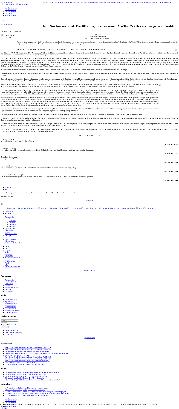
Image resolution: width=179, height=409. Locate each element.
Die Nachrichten (10, 12)
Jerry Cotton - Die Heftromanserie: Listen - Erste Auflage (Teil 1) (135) (28, 359)
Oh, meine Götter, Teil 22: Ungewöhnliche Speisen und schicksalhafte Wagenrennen (32, 372)
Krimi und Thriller (11, 282)
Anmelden (5, 327)
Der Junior (8, 13)
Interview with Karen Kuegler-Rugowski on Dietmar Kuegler (25, 390)
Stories (7, 248)
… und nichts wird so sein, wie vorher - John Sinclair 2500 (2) (25, 364)
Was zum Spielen (10, 307)
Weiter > (8, 189)
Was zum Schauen (11, 303)
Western (7, 232)
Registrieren (9, 334)
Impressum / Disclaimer (12, 267)
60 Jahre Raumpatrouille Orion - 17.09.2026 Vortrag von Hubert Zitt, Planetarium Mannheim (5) (36, 353)
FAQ (6, 265)
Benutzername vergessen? (13, 332)
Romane (7, 250)
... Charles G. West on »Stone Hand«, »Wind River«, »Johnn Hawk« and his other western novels (37, 393)
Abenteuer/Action (11, 234)
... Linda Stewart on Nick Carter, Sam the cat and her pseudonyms (26, 395)
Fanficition (8, 254)
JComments (89, 200)
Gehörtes (12, 222)
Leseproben (9, 256)
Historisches (9, 230)
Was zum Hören (10, 305)
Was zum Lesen (10, 301)
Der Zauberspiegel (11, 8)
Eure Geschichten (11, 312)
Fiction (7, 246)
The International (10, 15)
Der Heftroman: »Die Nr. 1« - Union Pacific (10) (21, 362)
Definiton (12, 226)
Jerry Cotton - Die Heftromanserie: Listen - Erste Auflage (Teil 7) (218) (28, 357)
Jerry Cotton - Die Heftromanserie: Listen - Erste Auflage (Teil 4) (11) (28, 349)
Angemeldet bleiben (7, 325)
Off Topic (8, 236)
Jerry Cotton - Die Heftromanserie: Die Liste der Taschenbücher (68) (27, 361)
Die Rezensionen (10, 10)
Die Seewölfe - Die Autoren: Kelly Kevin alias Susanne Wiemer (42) (27, 351)
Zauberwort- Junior (11, 299)
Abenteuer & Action (11, 287)
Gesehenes (12, 221)
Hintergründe (9, 241)
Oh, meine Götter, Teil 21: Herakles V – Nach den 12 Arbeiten (25, 374)
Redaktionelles (10, 261)
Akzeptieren (4, 406)
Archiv (7, 263)
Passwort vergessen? (11, 330)
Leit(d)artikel (9, 212)
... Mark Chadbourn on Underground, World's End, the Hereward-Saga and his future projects (35, 392)
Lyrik (6, 252)
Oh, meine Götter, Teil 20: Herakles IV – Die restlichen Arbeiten (26, 376)
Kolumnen (8, 213)
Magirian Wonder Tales (12, 257)
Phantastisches (9, 217)
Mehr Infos (3, 408)
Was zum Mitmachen (12, 310)
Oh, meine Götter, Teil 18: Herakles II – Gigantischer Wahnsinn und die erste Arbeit (32, 380)
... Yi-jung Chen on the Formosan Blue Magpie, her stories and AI (26, 388)
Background (9, 291)
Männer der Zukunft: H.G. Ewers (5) (17, 355)
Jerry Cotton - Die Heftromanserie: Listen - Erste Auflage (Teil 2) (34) (28, 348)
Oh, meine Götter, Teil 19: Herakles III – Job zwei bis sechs (24, 378)
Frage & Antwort (10, 239)
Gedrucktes (13, 219)
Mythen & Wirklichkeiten (13, 243)
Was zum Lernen (10, 308)
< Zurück (8, 187)
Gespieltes (12, 224)
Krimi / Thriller (10, 228)
